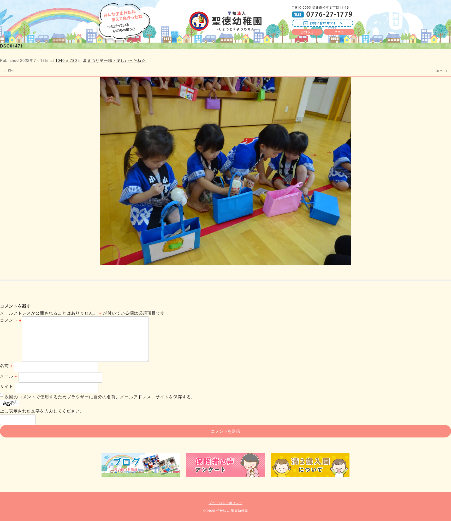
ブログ (339, 32)
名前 (6, 365)
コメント (11, 320)
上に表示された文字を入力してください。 (42, 411)
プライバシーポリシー (225, 502)
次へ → (442, 70)
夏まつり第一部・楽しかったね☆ (114, 60)
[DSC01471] (225, 171)
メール (8, 376)
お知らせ (307, 32)
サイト (6, 386)
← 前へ (9, 70)
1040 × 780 (66, 60)
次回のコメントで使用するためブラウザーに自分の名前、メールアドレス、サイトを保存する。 (100, 397)
